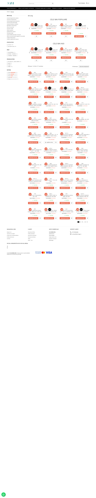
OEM (9, 66)
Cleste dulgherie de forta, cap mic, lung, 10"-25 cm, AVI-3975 (66, 74)
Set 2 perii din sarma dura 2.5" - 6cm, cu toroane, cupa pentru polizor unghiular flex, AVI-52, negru (66, 211)
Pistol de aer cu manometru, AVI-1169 (35, 196)
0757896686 (75, 232)
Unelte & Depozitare (11, 37)
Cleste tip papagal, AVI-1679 (82, 119)
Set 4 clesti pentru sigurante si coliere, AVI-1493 (82, 135)
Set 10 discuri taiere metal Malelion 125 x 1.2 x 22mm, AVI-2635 (82, 89)
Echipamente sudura (11, 31)
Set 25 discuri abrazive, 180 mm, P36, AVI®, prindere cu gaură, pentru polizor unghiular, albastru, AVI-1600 (36, 50)
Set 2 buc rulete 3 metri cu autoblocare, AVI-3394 (50, 196)
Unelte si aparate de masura (13, 39)
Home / (9, 11)
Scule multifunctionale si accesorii (14, 34)
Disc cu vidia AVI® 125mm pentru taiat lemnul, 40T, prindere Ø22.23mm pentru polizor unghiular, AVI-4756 (50, 211)
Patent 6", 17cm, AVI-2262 (66, 149)
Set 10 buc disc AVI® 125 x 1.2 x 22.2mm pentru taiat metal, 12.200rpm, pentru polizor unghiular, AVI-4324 (36, 26)
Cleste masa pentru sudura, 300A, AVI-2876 (34, 120)
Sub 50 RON (10, 52)
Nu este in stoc (11, 46)
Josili (9, 63)
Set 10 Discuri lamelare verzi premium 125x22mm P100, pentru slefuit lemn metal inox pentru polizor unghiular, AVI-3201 (35, 180)
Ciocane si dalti (10, 28)
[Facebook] (7, 246)
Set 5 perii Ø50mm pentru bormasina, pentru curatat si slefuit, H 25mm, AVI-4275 (50, 150)
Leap (9, 64)
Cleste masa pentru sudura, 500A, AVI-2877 (66, 196)
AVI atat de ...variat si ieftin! (13, 61)
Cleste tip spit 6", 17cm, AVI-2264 (50, 180)
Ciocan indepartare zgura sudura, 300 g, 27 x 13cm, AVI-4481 (35, 211)
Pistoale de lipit (10, 33)
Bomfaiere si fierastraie (11, 25)
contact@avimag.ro (76, 234)
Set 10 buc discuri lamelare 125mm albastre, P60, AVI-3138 (66, 165)
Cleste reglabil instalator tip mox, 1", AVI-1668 (34, 150)
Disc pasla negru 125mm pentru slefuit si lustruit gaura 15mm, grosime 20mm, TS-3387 (35, 135)
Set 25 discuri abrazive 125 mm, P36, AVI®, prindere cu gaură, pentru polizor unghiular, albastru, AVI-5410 (51, 50)
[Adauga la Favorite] (36, 36)
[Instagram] (7, 247)
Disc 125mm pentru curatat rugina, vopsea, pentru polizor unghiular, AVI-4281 (65, 26)
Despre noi (9, 232)
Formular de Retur (32, 237)
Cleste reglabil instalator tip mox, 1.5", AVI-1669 (82, 165)
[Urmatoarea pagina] (87, 222)
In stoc (9, 44)
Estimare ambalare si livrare (43, 8)
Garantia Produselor (32, 235)
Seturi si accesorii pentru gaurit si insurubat (16, 36)
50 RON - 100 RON (12, 54)
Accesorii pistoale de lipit (12, 22)
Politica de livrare (10, 237)
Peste (9, 72)
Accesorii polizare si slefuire (12, 24)
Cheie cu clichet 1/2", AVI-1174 (82, 104)
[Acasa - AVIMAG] (14, 3)
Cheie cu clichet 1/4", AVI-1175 (51, 104)
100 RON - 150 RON (12, 55)
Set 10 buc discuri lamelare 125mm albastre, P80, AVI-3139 (82, 196)
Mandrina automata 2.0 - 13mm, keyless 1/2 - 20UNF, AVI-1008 (82, 180)
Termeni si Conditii (57, 8)
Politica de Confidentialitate (12, 235)
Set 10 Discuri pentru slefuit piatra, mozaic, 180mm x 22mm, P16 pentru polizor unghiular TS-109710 (66, 180)
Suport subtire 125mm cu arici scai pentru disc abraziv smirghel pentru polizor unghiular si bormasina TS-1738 (35, 89)
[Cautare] (52, 3)
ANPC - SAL (30, 240)
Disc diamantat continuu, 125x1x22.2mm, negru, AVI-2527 (50, 120)
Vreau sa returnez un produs (26, 8)
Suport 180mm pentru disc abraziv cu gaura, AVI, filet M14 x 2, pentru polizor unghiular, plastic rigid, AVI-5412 (80, 50)
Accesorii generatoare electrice (13, 21)
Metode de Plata (31, 232)
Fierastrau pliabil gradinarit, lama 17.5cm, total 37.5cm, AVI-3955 (50, 165)
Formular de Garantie (69, 8)
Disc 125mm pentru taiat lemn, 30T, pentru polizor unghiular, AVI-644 (82, 74)
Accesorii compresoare (11, 19)
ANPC (29, 238)
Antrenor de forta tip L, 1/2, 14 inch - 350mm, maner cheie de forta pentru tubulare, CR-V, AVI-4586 (50, 135)
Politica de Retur (31, 233)
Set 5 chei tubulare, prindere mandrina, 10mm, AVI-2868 (35, 104)
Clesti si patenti (10, 30)
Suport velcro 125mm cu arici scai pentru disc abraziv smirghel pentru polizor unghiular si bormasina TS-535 (51, 26)
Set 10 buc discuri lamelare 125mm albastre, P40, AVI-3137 (66, 135)
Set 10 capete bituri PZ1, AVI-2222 (35, 165)
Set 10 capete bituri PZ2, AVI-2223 (66, 120)
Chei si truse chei (10, 27)
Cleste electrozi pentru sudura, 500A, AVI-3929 (82, 150)
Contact (8, 238)
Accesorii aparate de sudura (12, 18)
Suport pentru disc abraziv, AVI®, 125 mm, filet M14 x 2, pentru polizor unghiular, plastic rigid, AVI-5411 (66, 50)
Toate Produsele (11, 8)
